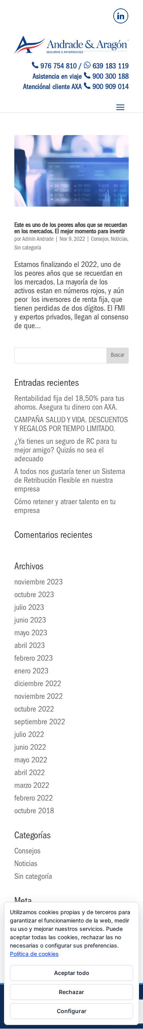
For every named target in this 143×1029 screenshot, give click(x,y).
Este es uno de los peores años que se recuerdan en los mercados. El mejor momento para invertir (70, 228)
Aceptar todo (71, 972)
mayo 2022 (30, 761)
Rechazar (71, 991)
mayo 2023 (30, 634)
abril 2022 (29, 774)
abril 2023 (29, 646)
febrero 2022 (33, 799)
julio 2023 (29, 608)
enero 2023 (31, 672)
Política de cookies (34, 953)
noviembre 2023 (38, 583)
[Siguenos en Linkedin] (121, 22)
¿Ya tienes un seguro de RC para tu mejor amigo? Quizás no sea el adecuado (65, 451)
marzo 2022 (31, 786)
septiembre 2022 (39, 723)
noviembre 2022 (38, 697)
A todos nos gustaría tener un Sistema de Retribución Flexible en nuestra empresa (69, 481)
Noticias (119, 239)
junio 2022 (30, 748)
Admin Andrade (38, 239)
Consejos (99, 239)
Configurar (72, 1011)
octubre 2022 (34, 710)
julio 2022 (29, 735)
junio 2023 (30, 621)
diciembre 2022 (37, 685)
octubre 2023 (34, 596)
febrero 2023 (33, 659)
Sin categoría (27, 248)
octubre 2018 (34, 812)
